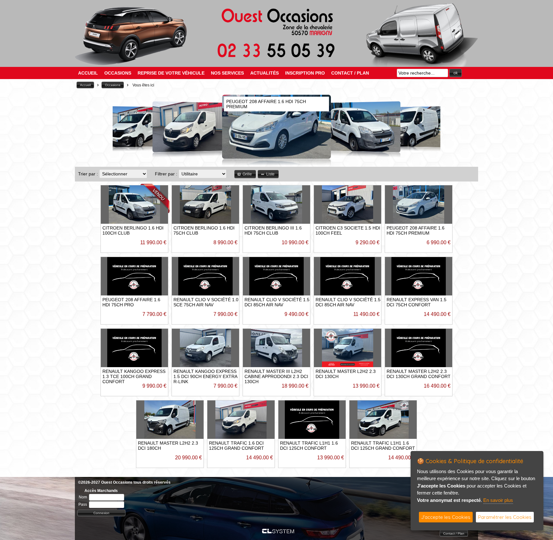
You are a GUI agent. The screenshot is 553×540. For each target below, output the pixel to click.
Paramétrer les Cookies (505, 517)
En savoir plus (498, 500)
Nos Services (227, 73)
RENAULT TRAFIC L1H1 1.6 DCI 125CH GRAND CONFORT (383, 445)
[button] (455, 73)
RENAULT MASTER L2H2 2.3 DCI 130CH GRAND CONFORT (419, 374)
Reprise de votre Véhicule (171, 73)
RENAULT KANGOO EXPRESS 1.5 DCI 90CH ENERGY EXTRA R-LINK (205, 376)
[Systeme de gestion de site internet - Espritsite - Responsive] (278, 531)
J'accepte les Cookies (445, 517)
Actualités (264, 73)
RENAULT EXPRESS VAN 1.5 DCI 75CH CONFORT (416, 302)
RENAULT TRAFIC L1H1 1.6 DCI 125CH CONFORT (309, 445)
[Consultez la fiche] (118, 126)
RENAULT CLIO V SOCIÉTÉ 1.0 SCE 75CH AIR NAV (205, 302)
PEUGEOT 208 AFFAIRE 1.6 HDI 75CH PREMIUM (416, 230)
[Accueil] (276, 57)
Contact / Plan (350, 73)
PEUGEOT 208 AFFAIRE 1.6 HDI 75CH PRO (131, 302)
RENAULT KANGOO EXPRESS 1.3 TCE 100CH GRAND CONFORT (133, 376)
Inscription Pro (305, 73)
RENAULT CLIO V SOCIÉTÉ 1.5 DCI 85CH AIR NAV (276, 302)
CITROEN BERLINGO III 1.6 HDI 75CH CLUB (273, 230)
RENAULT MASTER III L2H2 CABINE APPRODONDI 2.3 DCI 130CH (276, 376)
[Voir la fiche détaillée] (155, 211)
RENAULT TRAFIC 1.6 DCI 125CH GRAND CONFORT (236, 445)
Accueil (88, 73)
